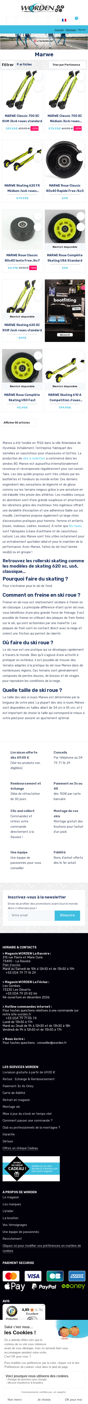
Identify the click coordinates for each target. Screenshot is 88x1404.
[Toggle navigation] (10, 20)
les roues (75, 526)
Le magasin (11, 1197)
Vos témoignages (15, 1225)
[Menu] (42, 1306)
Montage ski (11, 1107)
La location (10, 1218)
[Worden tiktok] (5, 1053)
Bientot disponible (65, 246)
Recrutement (12, 1239)
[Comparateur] (53, 20)
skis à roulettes (34, 458)
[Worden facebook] (20, 1053)
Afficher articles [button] (17, 422)
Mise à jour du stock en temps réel (27, 1114)
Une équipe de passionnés (21, 1232)
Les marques (12, 1204)
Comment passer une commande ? (28, 1120)
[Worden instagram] (12, 1053)
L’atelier (8, 1211)
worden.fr (24, 1014)
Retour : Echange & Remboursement (29, 1079)
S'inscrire (67, 915)
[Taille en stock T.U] (22, 94)
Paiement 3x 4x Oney (18, 1086)
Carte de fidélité (14, 1093)
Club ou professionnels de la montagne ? (31, 1127)
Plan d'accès (12, 965)
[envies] (42, 20)
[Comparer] (38, 87)
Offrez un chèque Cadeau (20, 1148)
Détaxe (8, 1141)
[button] (21, 20)
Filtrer (8, 64)
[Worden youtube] (28, 1053)
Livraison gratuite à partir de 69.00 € (29, 1072)
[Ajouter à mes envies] (38, 76)
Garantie (9, 1134)
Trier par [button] (66, 64)
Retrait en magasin (16, 1100)
